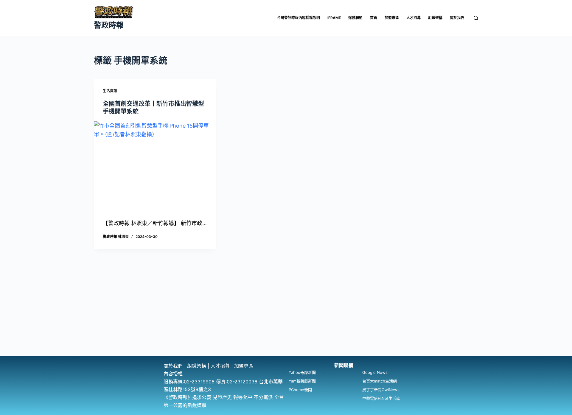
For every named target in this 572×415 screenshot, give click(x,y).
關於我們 (457, 18)
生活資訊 (110, 91)
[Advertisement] (286, 311)
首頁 (373, 18)
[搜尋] (476, 18)
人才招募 (413, 18)
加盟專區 (392, 18)
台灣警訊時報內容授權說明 (298, 18)
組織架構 (435, 18)
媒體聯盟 (355, 18)
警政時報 (109, 25)
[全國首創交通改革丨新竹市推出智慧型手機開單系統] (155, 167)
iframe (334, 18)
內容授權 (173, 374)
